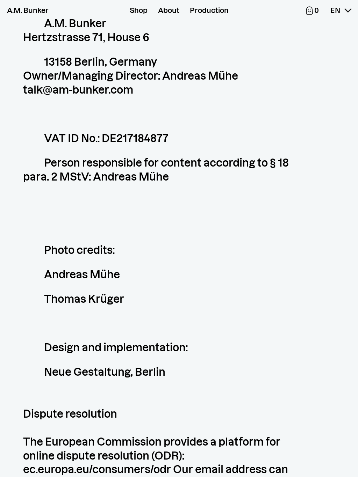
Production (209, 10)
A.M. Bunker (28, 10)
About (168, 10)
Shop (139, 10)
